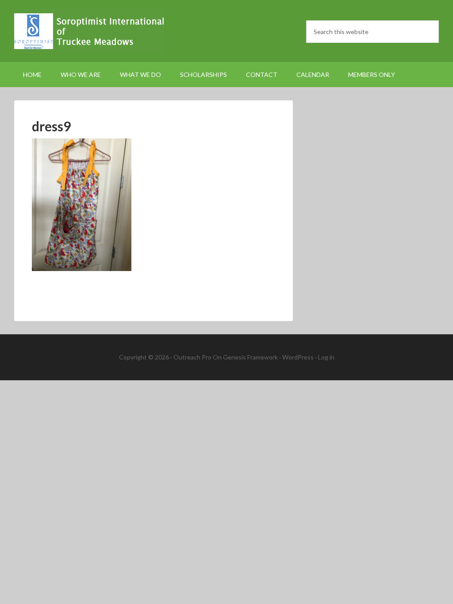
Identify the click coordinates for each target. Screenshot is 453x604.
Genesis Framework (250, 357)
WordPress (298, 357)
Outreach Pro (192, 357)
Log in (326, 357)
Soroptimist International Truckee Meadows (89, 31)
